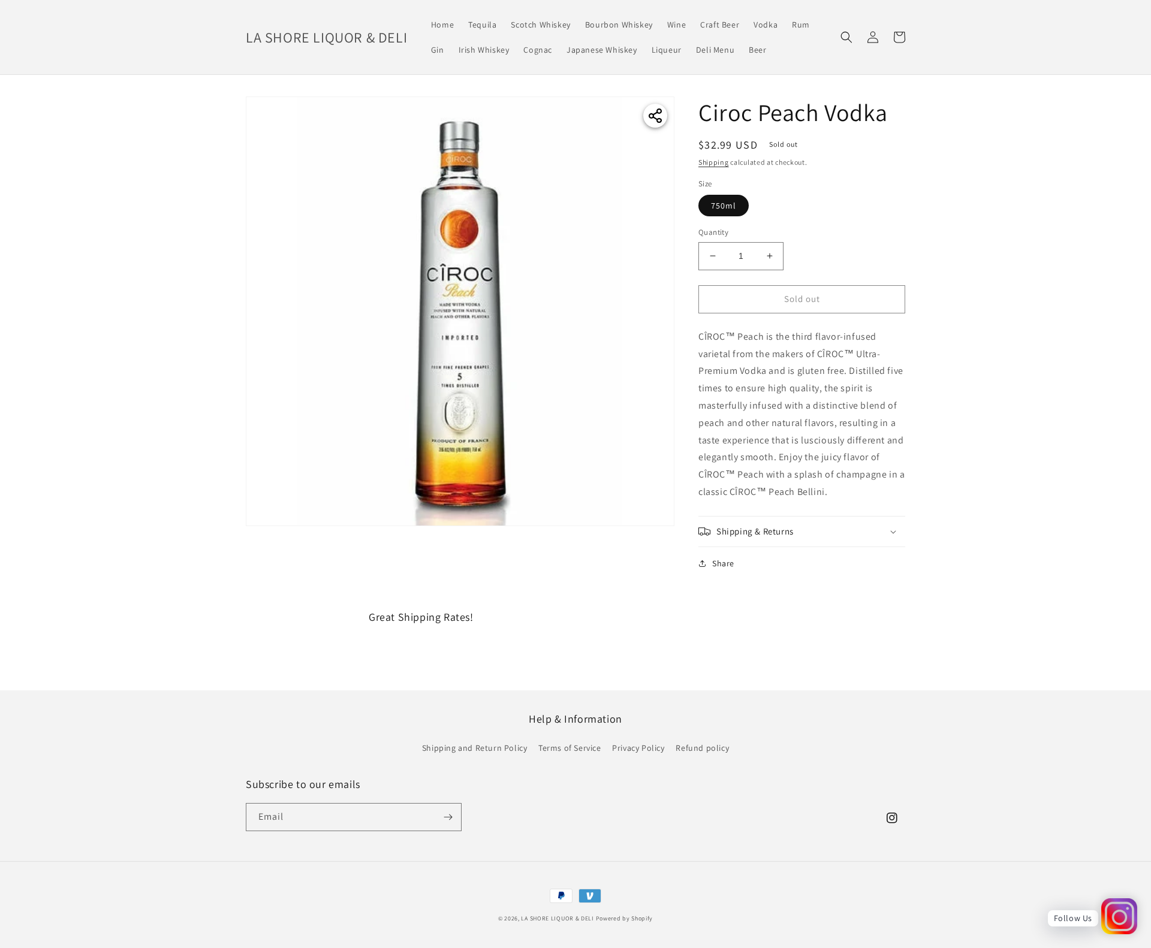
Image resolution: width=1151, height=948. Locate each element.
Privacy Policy (638, 747)
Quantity (713, 232)
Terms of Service (569, 747)
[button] (846, 37)
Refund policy (702, 747)
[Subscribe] (448, 817)
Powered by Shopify (624, 918)
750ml (723, 205)
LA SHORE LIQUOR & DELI (557, 918)
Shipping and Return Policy (475, 747)
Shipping (713, 162)
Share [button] (723, 563)
